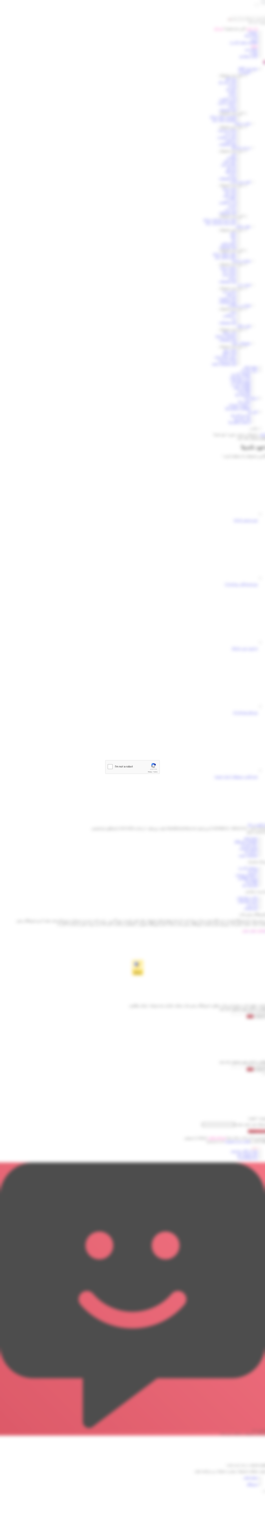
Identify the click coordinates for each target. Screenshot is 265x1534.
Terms (155, 772)
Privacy (150, 772)
